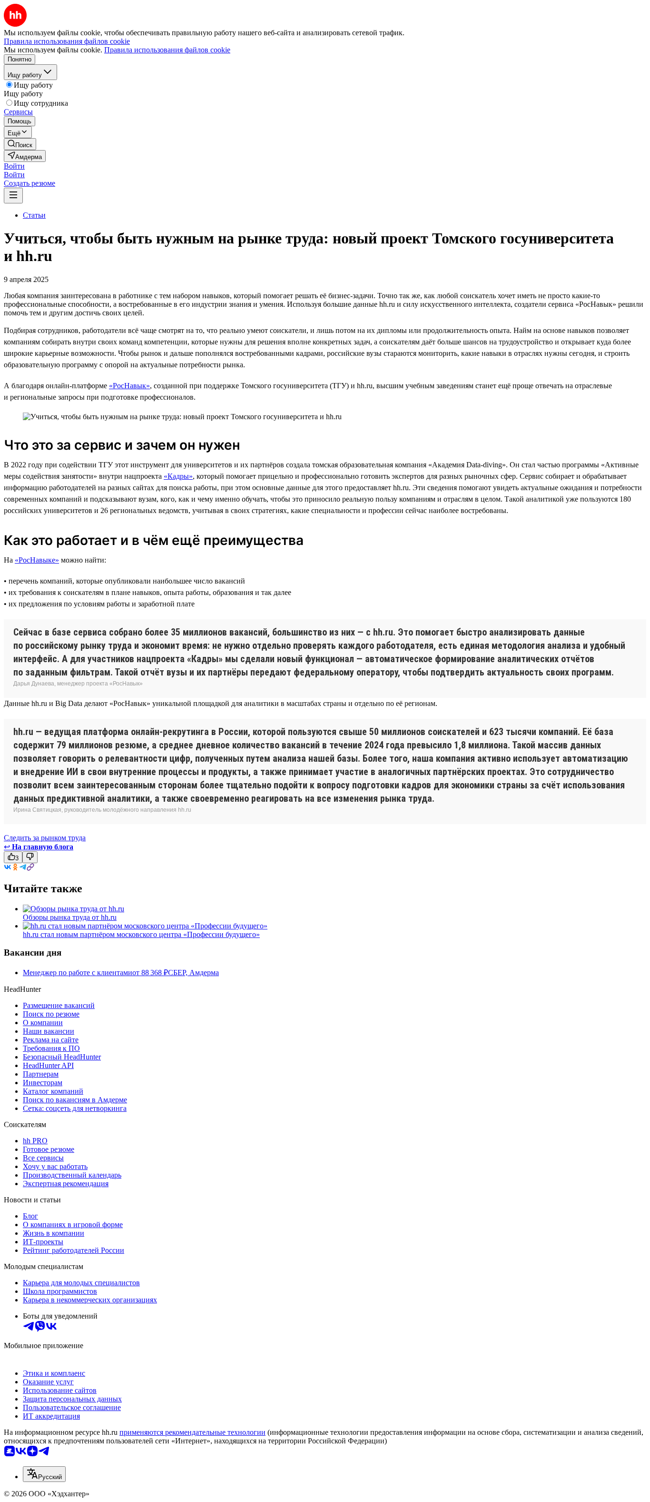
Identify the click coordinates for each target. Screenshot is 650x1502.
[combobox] (44, 1474)
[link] (20, 144)
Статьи (34, 215)
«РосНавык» (129, 386)
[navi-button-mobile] (13, 195)
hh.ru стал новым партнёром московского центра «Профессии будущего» (141, 934)
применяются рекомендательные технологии (192, 1432)
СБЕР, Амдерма (193, 972)
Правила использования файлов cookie (167, 50)
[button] (14, 166)
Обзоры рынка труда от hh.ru (70, 917)
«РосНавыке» (37, 560)
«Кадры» (178, 476)
